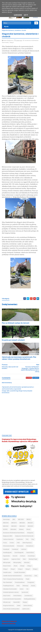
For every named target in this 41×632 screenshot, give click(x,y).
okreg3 (22, 566)
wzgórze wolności (8, 605)
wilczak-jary (6, 602)
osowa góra (28, 575)
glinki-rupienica (27, 542)
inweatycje (6, 549)
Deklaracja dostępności (9, 621)
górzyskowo (29, 546)
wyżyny (25, 602)
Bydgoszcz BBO (7, 536)
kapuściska (6, 556)
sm (27, 589)
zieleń (18, 605)
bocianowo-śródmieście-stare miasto (16, 28)
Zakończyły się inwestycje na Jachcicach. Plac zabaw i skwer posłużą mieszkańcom (19, 358)
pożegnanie (31, 582)
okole (15, 566)
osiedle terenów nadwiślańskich (12, 575)
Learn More (18, 15)
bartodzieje (6, 519)
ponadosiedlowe (19, 582)
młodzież (26, 562)
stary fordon (6, 595)
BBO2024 (22, 526)
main (24, 559)
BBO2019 (13, 522)
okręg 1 (29, 566)
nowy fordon (7, 566)
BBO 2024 (21, 519)
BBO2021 (30, 522)
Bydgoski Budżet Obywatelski (25, 629)
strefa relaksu (17, 595)
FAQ (27, 539)
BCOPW (5, 529)
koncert (15, 556)
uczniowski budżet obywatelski (12, 599)
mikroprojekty (17, 562)
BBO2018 (5, 522)
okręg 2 (5, 569)
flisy (32, 539)
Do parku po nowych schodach (13, 340)
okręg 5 (31, 28)
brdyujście (30, 532)
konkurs (22, 556)
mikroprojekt (6, 562)
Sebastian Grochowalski (10, 589)
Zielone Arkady (27, 605)
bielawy (21, 529)
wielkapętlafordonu (29, 599)
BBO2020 (22, 522)
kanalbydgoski (7, 552)
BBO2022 (5, 526)
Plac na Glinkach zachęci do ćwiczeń (15, 323)
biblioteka (13, 529)
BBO (14, 519)
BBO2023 (13, 526)
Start (3, 28)
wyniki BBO (16, 602)
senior (21, 589)
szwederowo (28, 595)
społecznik (25, 592)
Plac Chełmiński (7, 582)
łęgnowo (5, 559)
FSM (18, 542)
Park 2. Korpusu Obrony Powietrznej (13, 579)
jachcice (23, 549)
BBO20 (28, 519)
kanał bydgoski (19, 552)
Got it (26, 15)
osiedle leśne (7, 572)
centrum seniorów (8, 539)
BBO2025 (30, 526)
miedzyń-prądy (33, 559)
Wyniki (6, 26)
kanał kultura (30, 552)
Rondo (33, 585)
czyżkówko (19, 539)
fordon (12, 542)
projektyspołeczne (8, 585)
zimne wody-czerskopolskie (11, 609)
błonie (28, 529)
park (36, 575)
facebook (36, 377)
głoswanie (20, 546)
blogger (28, 377)
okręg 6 (35, 569)
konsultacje (31, 556)
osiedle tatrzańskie (19, 572)
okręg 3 (13, 569)
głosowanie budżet (8, 546)
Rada (18, 585)
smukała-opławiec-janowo (11, 592)
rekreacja (25, 585)
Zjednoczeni (25, 609)
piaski (27, 579)
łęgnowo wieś (16, 559)
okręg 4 (20, 569)
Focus (5, 542)
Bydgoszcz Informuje (9, 623)
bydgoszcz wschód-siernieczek (24, 536)
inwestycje (15, 549)
